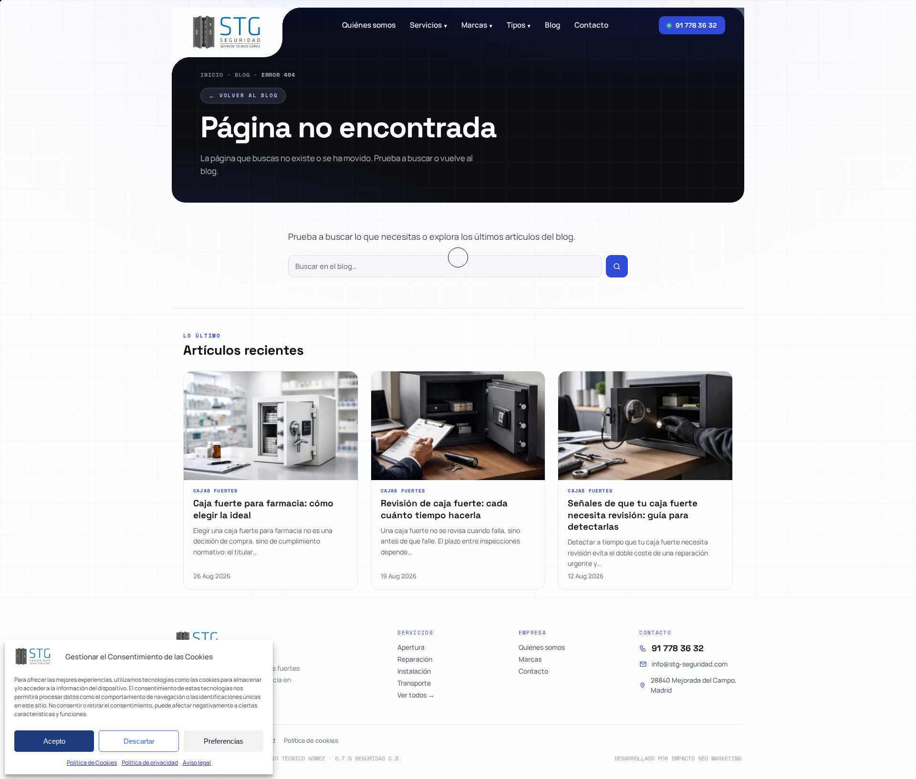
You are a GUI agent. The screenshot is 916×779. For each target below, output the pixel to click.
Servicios (428, 25)
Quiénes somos (369, 25)
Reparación (414, 659)
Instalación (414, 671)
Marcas (476, 25)
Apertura (411, 647)
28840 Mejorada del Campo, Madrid (694, 685)
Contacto (591, 25)
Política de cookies (311, 740)
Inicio (211, 75)
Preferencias (223, 741)
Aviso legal (197, 762)
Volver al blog (243, 95)
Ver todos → (416, 695)
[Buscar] (617, 266)
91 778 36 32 (678, 648)
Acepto (54, 741)
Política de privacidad (150, 762)
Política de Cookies (92, 762)
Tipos (519, 25)
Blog (242, 75)
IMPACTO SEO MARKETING (706, 758)
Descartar (139, 741)
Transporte (414, 683)
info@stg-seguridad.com (690, 663)
